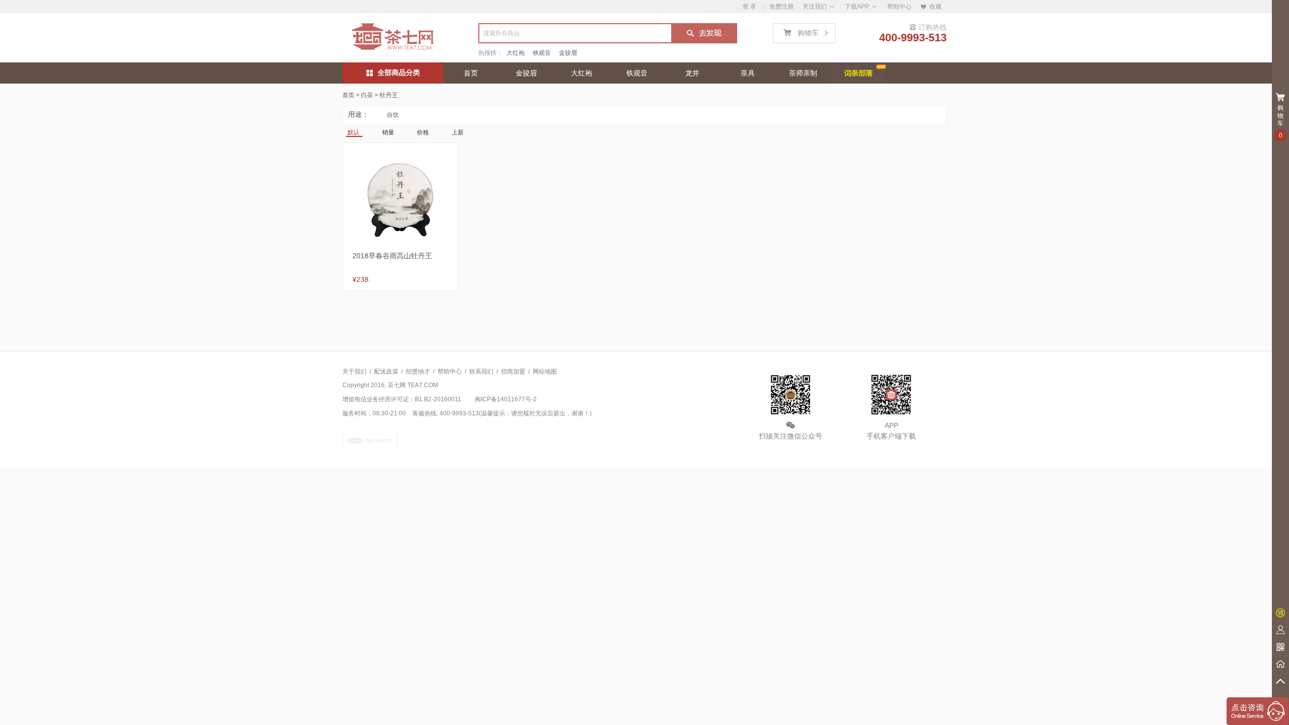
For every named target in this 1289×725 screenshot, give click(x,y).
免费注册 (781, 6)
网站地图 (545, 371)
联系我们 (481, 371)
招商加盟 (513, 371)
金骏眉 (568, 52)
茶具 (748, 73)
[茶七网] (393, 36)
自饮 (393, 114)
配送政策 (386, 371)
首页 (471, 73)
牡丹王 (389, 95)
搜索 (703, 34)
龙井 (692, 73)
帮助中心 (899, 6)
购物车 (806, 30)
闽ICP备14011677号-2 (506, 399)
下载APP (857, 6)
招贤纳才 (418, 371)
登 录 (749, 6)
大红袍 (516, 52)
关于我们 (354, 371)
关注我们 (815, 6)
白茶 (367, 95)
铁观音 (542, 52)
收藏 (931, 6)
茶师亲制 (803, 73)
